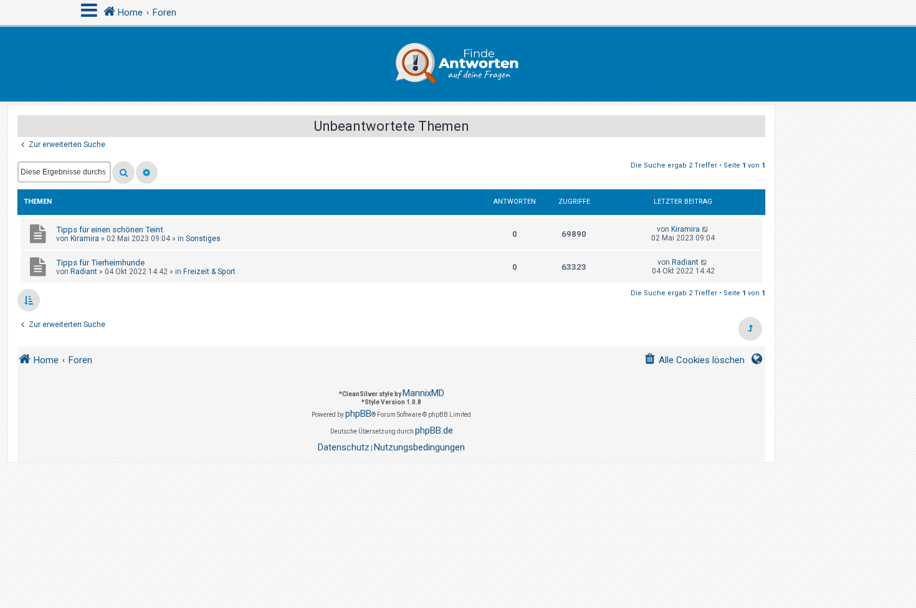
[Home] (458, 64)
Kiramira (84, 238)
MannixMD (423, 393)
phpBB (358, 413)
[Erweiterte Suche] (147, 172)
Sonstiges (203, 238)
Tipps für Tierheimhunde (100, 262)
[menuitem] (694, 360)
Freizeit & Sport (209, 271)
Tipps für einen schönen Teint (109, 229)
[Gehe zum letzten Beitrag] (706, 229)
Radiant (83, 271)
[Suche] (123, 172)
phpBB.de (434, 430)
